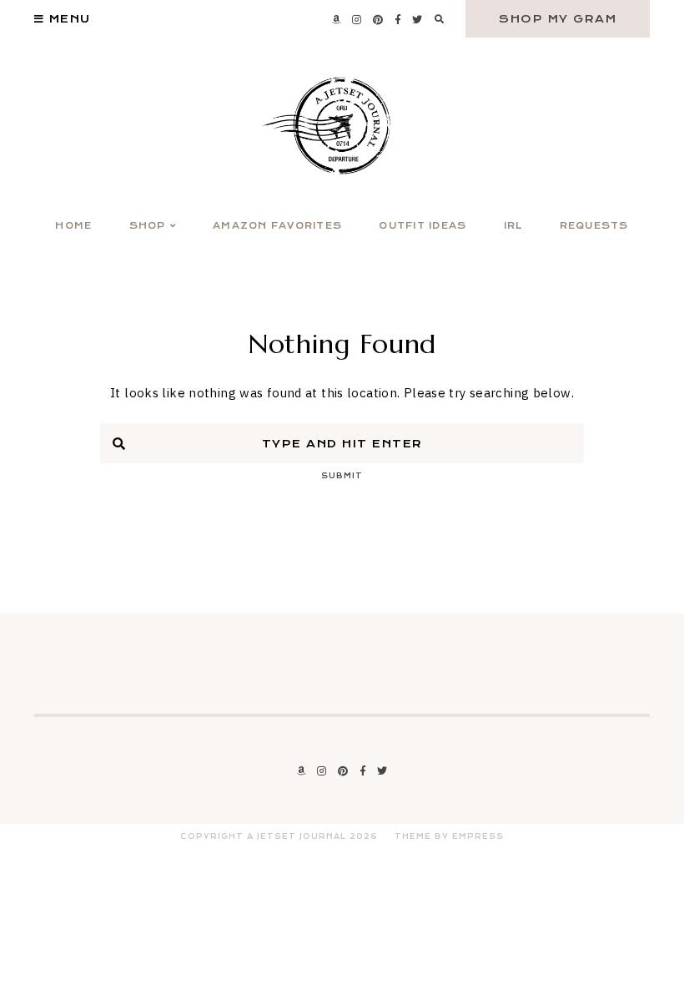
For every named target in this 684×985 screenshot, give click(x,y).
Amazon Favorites (277, 225)
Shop (147, 225)
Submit (342, 476)
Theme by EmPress (449, 836)
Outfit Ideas (422, 225)
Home (73, 225)
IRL (513, 225)
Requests (594, 225)
